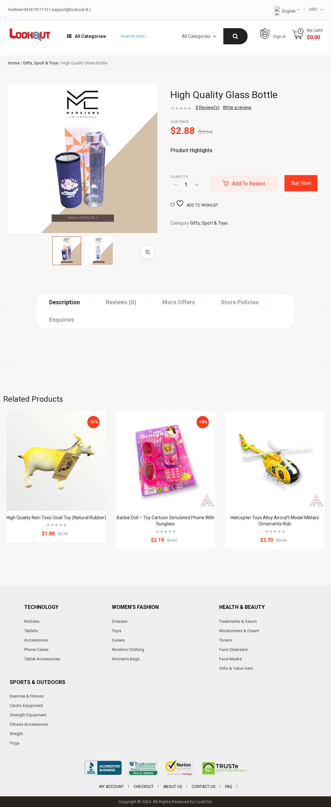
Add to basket (248, 184)
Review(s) (207, 107)
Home (13, 63)
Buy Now (301, 183)
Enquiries (61, 319)
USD (313, 9)
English (289, 11)
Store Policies (240, 302)
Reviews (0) (121, 302)
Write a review (237, 107)
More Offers (178, 302)
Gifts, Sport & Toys (40, 63)
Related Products (33, 399)
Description (64, 302)
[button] (147, 252)
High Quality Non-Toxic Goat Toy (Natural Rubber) (56, 517)
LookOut (204, 801)
